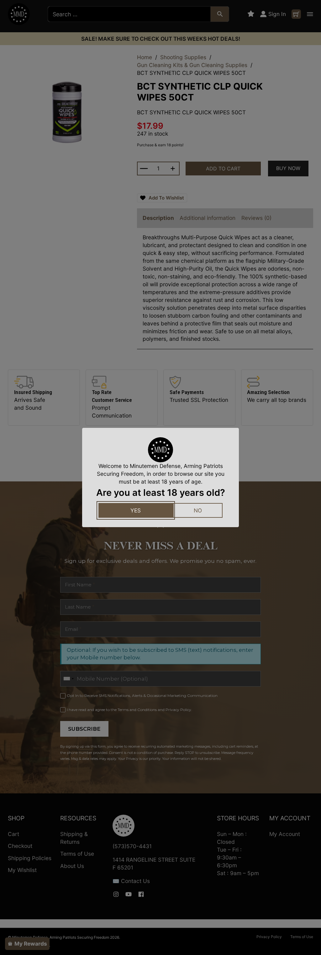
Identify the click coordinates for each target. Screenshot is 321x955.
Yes (135, 510)
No (198, 510)
